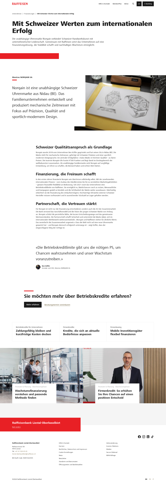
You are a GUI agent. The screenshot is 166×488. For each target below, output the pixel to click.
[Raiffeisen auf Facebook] (139, 436)
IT (153, 479)
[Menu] (139, 3)
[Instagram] (143, 436)
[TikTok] (152, 436)
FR (150, 479)
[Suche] (133, 3)
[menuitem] (104, 3)
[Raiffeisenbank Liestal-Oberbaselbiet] (19, 4)
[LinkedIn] (148, 436)
